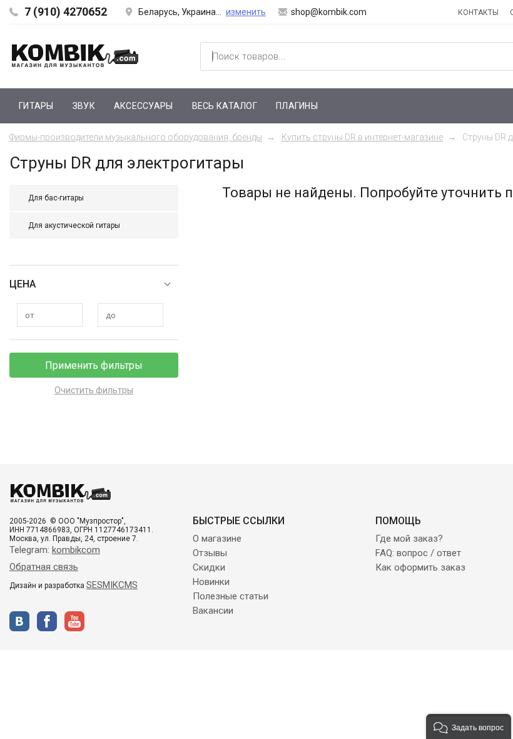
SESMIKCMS (112, 585)
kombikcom (76, 550)
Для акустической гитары (74, 225)
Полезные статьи (230, 596)
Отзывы (210, 553)
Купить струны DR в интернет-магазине (362, 137)
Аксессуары (143, 106)
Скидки (209, 567)
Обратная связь (43, 566)
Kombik (75, 56)
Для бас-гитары (56, 198)
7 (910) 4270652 (65, 11)
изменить (246, 12)
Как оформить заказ (420, 567)
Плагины (297, 106)
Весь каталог (224, 106)
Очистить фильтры (93, 390)
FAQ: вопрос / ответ (418, 553)
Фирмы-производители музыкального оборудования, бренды (135, 137)
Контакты (478, 12)
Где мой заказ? (409, 538)
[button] (468, 726)
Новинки (211, 581)
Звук (84, 106)
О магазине (217, 538)
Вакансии (213, 610)
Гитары (36, 106)
